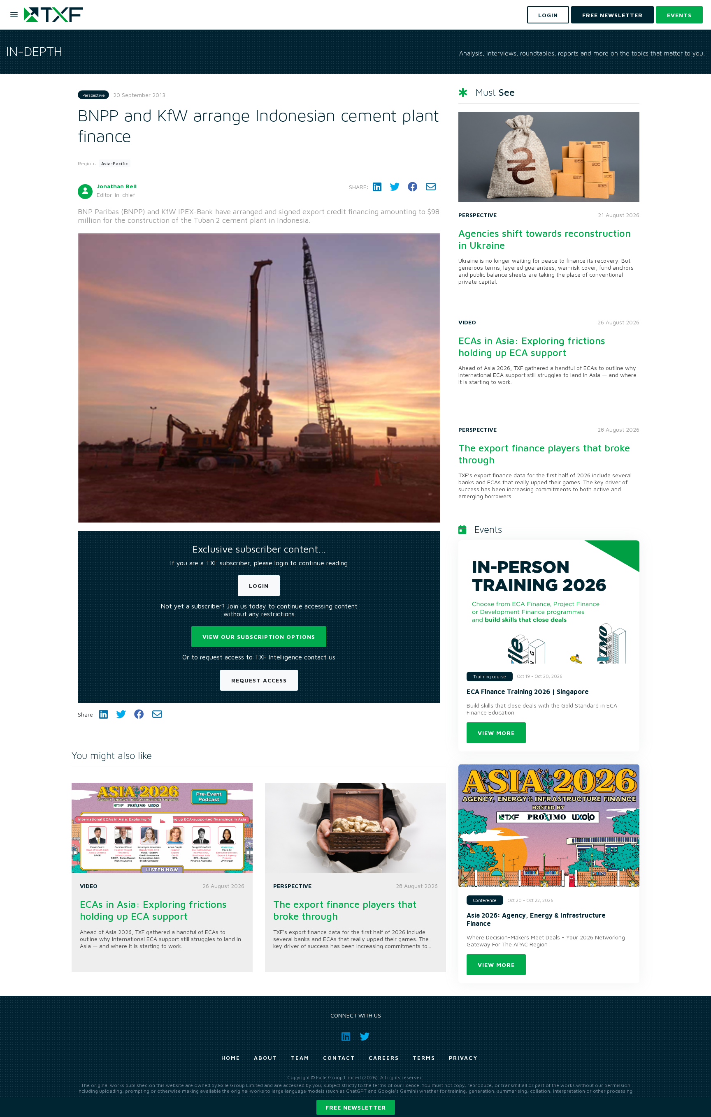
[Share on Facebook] (413, 187)
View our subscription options (258, 636)
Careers (384, 1058)
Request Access (259, 680)
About (265, 1058)
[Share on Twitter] (395, 187)
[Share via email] (431, 187)
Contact (339, 1058)
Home (230, 1058)
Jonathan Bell (117, 186)
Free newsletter (355, 1107)
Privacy (463, 1058)
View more (496, 732)
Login (259, 585)
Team (300, 1058)
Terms (424, 1058)
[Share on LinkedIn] (377, 187)
